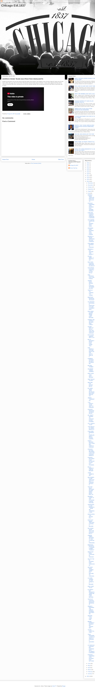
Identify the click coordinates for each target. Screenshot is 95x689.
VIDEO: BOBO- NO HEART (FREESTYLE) (84, 141)
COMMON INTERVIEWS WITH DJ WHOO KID (91, 361)
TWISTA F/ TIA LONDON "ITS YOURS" (90, 293)
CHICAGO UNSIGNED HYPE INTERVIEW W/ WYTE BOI (91, 658)
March (89, 669)
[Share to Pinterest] (29, 114)
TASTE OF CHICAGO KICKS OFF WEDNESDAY (91, 602)
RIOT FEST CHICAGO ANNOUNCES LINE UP (91, 264)
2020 (88, 169)
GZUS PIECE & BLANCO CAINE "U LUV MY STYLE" (91, 270)
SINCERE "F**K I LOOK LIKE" (90, 617)
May (89, 665)
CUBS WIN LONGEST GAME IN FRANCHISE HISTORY (91, 215)
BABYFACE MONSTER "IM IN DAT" (91, 298)
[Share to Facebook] (28, 114)
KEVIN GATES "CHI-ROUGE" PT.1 (91, 516)
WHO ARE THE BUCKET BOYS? (90, 384)
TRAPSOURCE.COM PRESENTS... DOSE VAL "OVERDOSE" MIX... (91, 508)
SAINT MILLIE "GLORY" (91, 380)
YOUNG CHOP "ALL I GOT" (91, 631)
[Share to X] (27, 114)
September (91, 189)
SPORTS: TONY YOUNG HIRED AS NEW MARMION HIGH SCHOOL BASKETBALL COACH (84, 126)
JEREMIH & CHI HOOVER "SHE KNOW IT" (91, 252)
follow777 (54, 686)
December (90, 183)
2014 (88, 181)
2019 (88, 171)
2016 (88, 177)
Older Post (61, 159)
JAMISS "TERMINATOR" (91, 399)
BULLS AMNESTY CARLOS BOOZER (91, 468)
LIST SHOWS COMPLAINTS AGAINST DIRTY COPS (91, 223)
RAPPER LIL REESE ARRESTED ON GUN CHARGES (91, 239)
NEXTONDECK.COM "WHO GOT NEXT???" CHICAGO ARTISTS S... (91, 481)
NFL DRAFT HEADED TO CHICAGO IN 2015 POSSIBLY (91, 418)
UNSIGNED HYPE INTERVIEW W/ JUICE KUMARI (91, 231)
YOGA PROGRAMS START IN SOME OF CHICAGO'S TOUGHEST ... (91, 639)
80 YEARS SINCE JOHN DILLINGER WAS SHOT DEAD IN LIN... (91, 392)
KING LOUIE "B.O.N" (91, 587)
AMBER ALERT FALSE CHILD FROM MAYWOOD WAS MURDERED (83, 109)
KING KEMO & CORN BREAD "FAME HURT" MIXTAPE (91, 314)
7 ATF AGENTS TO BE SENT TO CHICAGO (91, 405)
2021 (88, 167)
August (90, 191)
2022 (88, 165)
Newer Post (5, 159)
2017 (88, 175)
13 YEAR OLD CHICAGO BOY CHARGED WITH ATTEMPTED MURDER (91, 649)
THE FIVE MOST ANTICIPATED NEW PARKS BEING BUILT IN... (91, 490)
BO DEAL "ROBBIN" (91, 366)
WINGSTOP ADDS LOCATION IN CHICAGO (91, 554)
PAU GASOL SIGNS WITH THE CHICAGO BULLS (91, 531)
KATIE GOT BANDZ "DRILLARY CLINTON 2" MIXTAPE (91, 523)
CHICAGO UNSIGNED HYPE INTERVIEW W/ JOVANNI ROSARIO (91, 207)
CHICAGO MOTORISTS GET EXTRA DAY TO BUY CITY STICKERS (91, 461)
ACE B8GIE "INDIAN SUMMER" (91, 370)
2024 (88, 163)
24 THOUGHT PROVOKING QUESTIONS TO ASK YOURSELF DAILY (91, 305)
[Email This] (24, 114)
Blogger (63, 686)
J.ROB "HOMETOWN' (91, 474)
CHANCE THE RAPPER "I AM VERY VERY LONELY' (91, 322)
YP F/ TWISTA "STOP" (91, 424)
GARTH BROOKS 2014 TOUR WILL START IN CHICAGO (91, 444)
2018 (88, 173)
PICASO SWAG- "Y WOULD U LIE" (91, 258)
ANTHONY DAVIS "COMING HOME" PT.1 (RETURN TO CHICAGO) (91, 572)
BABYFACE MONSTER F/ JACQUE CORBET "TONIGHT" (91, 547)
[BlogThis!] (25, 114)
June (89, 663)
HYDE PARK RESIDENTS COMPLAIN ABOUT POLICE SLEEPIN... (91, 435)
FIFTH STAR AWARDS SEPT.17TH (91, 336)
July (89, 193)
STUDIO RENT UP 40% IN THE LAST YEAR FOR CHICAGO (91, 330)
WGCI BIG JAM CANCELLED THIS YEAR (84, 134)
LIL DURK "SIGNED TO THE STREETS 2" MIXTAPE (91, 581)
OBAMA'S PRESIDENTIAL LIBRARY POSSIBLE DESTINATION (91, 610)
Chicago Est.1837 (13, 5)
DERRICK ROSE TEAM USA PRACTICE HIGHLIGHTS (91, 198)
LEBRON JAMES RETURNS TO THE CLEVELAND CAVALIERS (91, 539)
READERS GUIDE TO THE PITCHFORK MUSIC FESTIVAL (91, 499)
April (89, 667)
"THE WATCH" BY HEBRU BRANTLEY (91, 428)
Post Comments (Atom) (36, 163)
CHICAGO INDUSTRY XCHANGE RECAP (91, 411)
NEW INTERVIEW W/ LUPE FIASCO (91, 276)
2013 (88, 676)
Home (33, 159)
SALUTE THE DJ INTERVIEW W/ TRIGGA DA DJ (91, 562)
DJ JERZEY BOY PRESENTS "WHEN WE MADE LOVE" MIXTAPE (91, 593)
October (90, 187)
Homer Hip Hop (73, 168)
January (90, 673)
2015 (88, 179)
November (90, 185)
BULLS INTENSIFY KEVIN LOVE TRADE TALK (91, 342)
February (90, 671)
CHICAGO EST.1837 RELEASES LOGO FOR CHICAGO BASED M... (91, 452)
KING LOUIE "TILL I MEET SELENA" (91, 375)
